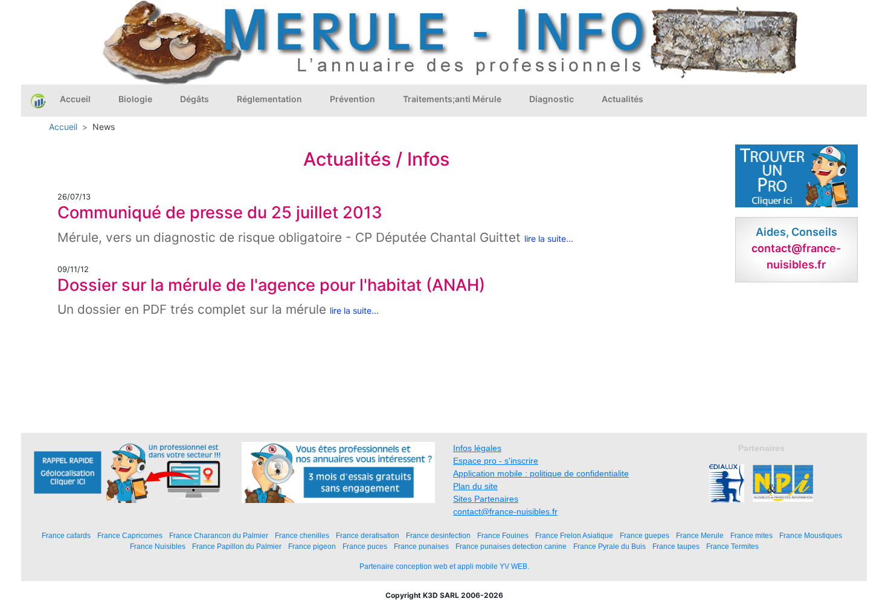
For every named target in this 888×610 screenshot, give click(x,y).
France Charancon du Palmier (218, 535)
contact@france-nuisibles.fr (505, 511)
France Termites (732, 546)
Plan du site (475, 486)
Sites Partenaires (485, 499)
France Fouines (503, 535)
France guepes (644, 535)
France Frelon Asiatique (574, 535)
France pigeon (312, 546)
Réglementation (269, 99)
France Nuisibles (157, 546)
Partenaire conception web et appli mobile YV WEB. (444, 566)
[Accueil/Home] (38, 100)
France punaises (421, 546)
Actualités (622, 99)
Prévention (352, 99)
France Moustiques (810, 535)
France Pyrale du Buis (609, 546)
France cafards (66, 535)
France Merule (700, 535)
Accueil (75, 99)
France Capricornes (129, 535)
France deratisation (367, 535)
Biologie (135, 99)
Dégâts (194, 99)
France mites (751, 535)
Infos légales (477, 448)
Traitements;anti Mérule (452, 99)
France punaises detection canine (511, 546)
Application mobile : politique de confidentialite (541, 473)
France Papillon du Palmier (237, 546)
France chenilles (302, 535)
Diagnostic (551, 99)
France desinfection (438, 535)
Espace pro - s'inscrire (495, 461)
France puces (365, 546)
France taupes (676, 546)
